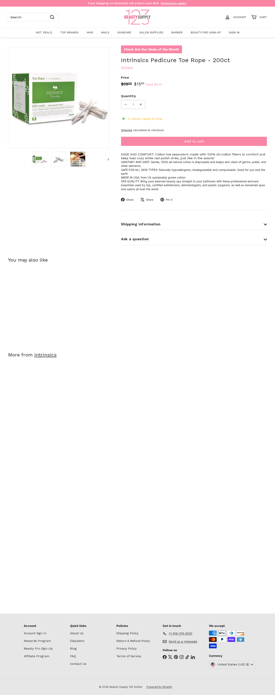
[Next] (106, 159)
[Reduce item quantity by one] (125, 104)
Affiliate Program (36, 656)
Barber (177, 32)
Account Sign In (35, 633)
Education (77, 641)
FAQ (73, 656)
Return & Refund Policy (133, 641)
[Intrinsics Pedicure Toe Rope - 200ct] (28, 304)
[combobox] (33, 17)
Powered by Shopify (159, 686)
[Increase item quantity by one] (140, 104)
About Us (77, 633)
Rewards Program (37, 641)
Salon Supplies (151, 32)
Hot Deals (44, 32)
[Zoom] (58, 98)
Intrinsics (45, 355)
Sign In (234, 32)
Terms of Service (128, 656)
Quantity (128, 96)
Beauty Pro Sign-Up (206, 32)
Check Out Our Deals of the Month (151, 49)
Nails (105, 32)
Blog (73, 648)
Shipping (126, 130)
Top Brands (69, 32)
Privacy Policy (126, 648)
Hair (90, 32)
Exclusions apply (173, 3)
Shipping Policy (127, 633)
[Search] (52, 17)
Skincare (124, 32)
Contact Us (78, 664)
